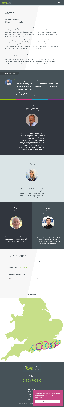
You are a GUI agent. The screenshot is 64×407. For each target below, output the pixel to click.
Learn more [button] (38, 397)
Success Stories (32, 394)
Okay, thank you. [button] (47, 401)
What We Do (32, 392)
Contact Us (32, 399)
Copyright (28, 403)
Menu (59, 3)
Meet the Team (32, 389)
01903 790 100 (23, 267)
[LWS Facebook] (29, 376)
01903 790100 (32, 380)
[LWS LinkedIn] (32, 376)
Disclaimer (32, 403)
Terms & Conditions (21, 403)
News (32, 397)
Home (32, 387)
